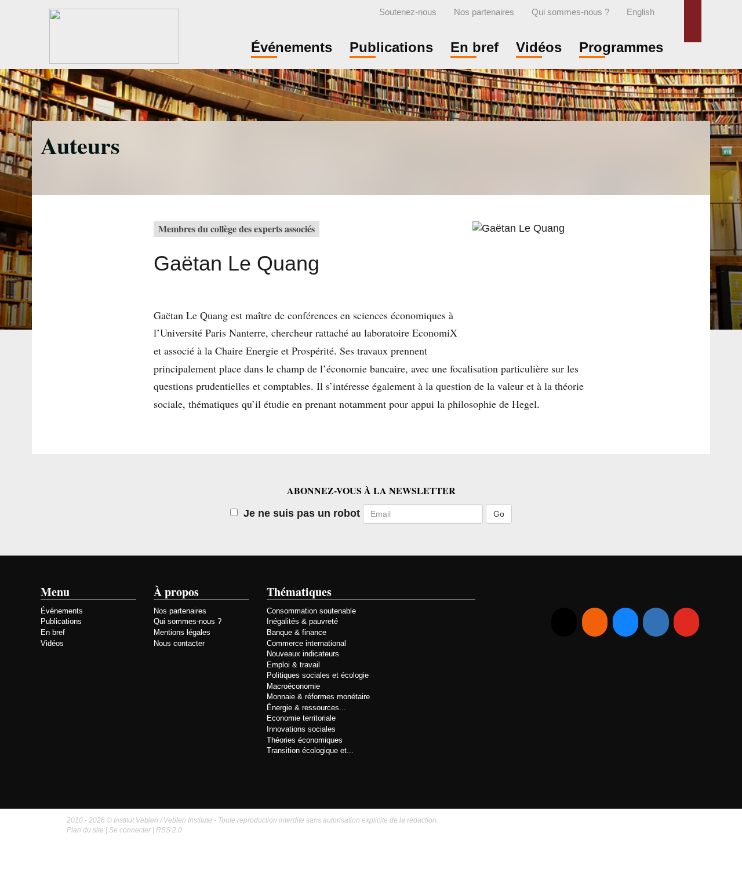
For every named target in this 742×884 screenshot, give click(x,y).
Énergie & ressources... (306, 707)
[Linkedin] (655, 622)
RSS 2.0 (169, 830)
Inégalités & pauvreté (302, 621)
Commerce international (306, 643)
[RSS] (595, 622)
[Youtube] (686, 622)
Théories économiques (305, 740)
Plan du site (85, 830)
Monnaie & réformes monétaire (318, 696)
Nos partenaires (484, 12)
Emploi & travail (293, 664)
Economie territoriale (301, 718)
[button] (692, 21)
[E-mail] (564, 622)
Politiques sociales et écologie (318, 675)
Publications (61, 621)
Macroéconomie (293, 686)
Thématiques (299, 591)
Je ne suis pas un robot (301, 513)
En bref (53, 632)
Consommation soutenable (311, 611)
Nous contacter (179, 643)
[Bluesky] (625, 622)
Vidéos (52, 643)
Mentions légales (182, 632)
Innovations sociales (301, 729)
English (640, 12)
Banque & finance (296, 632)
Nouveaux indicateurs (303, 653)
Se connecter (130, 830)
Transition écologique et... (310, 750)
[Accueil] (114, 34)
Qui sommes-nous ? (570, 12)
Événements (62, 611)
